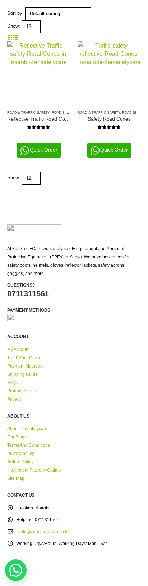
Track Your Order (23, 357)
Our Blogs (17, 436)
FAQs (12, 382)
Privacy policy (20, 453)
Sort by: (15, 13)
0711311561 (28, 293)
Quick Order (43, 150)
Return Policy (20, 461)
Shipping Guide (22, 374)
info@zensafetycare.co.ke (44, 531)
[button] (10, 37)
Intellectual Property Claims (34, 470)
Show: (13, 26)
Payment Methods (24, 366)
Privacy (14, 399)
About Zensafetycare (27, 428)
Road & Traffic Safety (28, 112)
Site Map (15, 478)
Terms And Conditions (28, 445)
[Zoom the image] (34, 228)
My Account (18, 349)
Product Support (23, 390)
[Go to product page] (38, 73)
